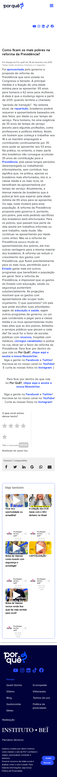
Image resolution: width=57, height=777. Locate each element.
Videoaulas (39, 691)
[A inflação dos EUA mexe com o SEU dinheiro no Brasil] (40, 500)
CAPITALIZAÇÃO (37, 556)
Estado (7, 269)
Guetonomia (13, 704)
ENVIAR (23, 445)
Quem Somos (14, 685)
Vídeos (10, 691)
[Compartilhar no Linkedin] (24, 467)
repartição (21, 108)
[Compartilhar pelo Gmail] (32, 467)
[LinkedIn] (44, 26)
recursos (26, 337)
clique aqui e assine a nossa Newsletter (25, 354)
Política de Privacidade (12, 771)
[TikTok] (48, 26)
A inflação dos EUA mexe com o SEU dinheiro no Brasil (39, 512)
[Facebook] (53, 26)
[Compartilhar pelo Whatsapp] (41, 467)
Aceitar (48, 758)
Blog (9, 697)
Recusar (47, 763)
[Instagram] (39, 26)
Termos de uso (41, 697)
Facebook (32, 360)
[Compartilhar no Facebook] (6, 467)
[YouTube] (35, 26)
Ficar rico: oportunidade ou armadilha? (14, 512)
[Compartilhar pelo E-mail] (49, 467)
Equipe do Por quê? (15, 62)
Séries (9, 710)
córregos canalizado (27, 341)
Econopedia (40, 685)
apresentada (15, 69)
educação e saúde (27, 310)
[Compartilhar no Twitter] (15, 467)
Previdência (9, 162)
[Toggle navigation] (51, 5)
